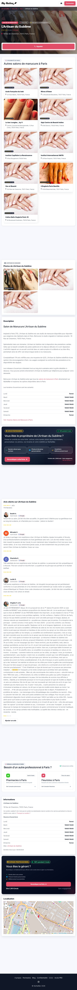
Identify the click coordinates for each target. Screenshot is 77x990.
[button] (38, 916)
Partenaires (27, 978)
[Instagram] (38, 981)
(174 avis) (15, 30)
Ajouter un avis (10, 720)
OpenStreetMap (63, 933)
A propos (18, 978)
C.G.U (51, 978)
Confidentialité (42, 978)
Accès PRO (58, 978)
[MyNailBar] (19, 3)
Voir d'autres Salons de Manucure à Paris (18, 420)
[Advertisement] (38, 243)
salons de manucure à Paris (48, 379)
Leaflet (55, 933)
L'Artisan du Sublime (14, 846)
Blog (33, 978)
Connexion (70, 3)
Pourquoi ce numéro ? (23, 813)
